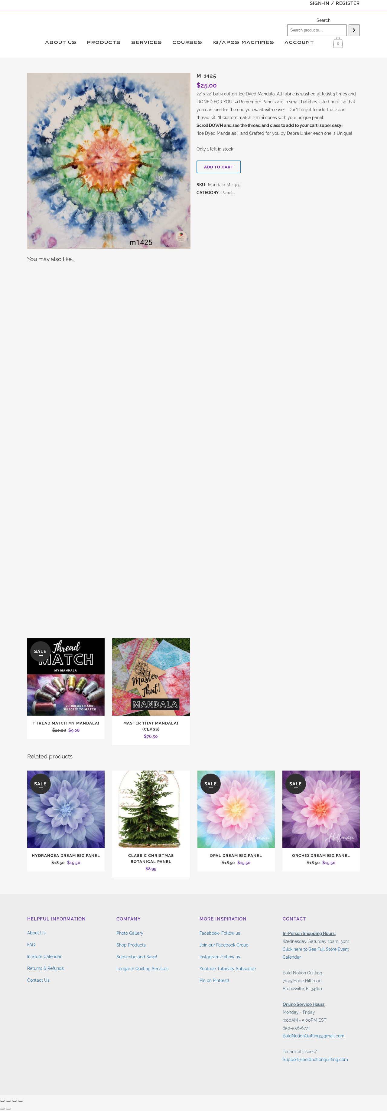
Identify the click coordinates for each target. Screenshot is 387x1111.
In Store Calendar (44, 956)
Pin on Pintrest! (214, 980)
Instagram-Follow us (220, 956)
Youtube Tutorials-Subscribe (228, 968)
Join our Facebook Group (224, 945)
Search (323, 20)
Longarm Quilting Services (142, 968)
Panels (228, 192)
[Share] (14, 1101)
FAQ (31, 944)
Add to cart (218, 167)
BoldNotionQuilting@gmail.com (313, 1035)
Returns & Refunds (45, 968)
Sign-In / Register (335, 3)
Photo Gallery (129, 933)
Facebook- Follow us (220, 933)
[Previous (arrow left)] (2, 1108)
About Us (36, 932)
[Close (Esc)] (20, 1101)
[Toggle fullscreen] (8, 1101)
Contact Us (38, 980)
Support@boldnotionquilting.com (315, 1059)
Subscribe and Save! (136, 956)
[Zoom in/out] (2, 1101)
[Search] (354, 30)
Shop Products (131, 945)
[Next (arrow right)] (8, 1108)
